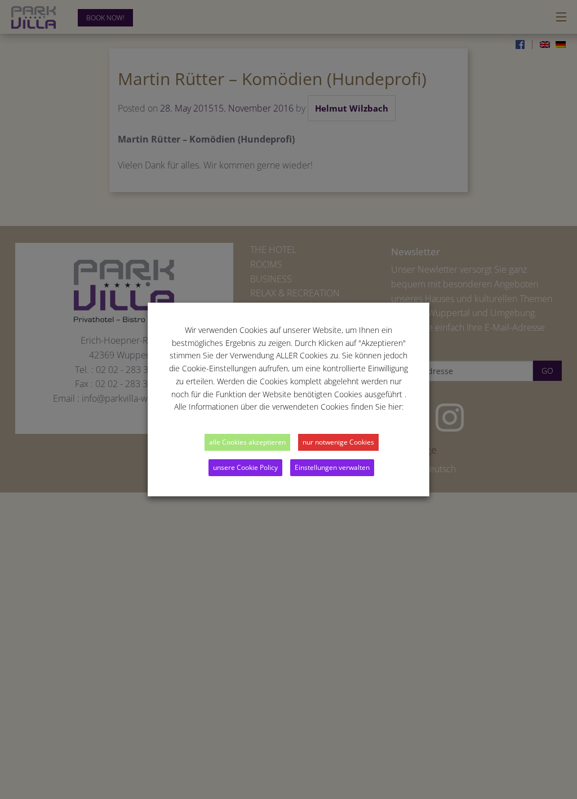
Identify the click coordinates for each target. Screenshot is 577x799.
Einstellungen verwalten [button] (332, 467)
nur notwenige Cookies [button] (338, 442)
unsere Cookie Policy (245, 467)
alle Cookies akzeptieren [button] (247, 442)
